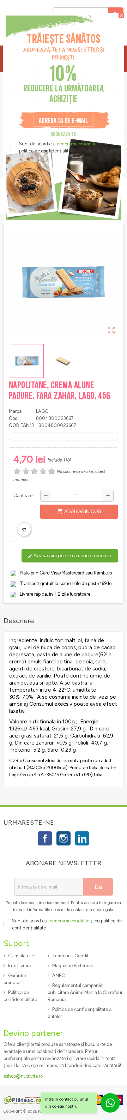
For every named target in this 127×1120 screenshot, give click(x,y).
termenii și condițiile (75, 143)
